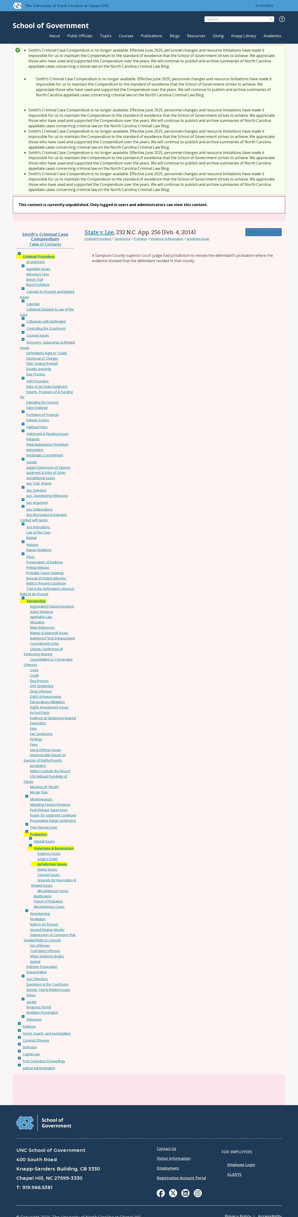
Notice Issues (47, 869)
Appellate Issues (39, 269)
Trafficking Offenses (45, 951)
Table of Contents (45, 244)
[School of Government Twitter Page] (173, 1195)
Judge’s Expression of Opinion (48, 467)
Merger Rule (39, 792)
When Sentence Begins (47, 956)
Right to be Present (44, 924)
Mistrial (31, 537)
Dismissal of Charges (42, 358)
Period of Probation (48, 901)
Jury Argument (37, 502)
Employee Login (241, 1164)
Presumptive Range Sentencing (53, 820)
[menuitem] (161, 1193)
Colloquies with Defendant (46, 321)
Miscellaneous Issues (52, 891)
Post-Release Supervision (49, 810)
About (54, 35)
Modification (43, 896)
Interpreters (34, 450)
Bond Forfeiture (38, 284)
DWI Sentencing (41, 686)
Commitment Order (44, 643)
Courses (126, 35)
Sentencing (36, 601)
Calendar (33, 304)
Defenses (30, 1047)
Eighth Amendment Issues (49, 707)
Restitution (37, 919)
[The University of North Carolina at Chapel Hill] (15, 5)
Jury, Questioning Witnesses (47, 495)
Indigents (33, 439)
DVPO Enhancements (45, 696)
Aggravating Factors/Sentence (52, 606)
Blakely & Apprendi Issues (49, 633)
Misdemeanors (41, 799)
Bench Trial (34, 279)
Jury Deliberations (40, 509)
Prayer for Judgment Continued (53, 815)
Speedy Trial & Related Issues (48, 989)
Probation (38, 834)
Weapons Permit (38, 1007)
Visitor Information (174, 1158)
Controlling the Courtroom (46, 328)
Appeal (35, 961)
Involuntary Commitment (44, 455)
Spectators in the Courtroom (47, 984)
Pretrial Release (37, 567)
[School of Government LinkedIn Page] (185, 1195)
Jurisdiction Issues (52, 864)
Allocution (37, 622)
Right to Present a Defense (46, 583)
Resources (196, 35)
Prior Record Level (43, 827)
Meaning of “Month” (44, 787)
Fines (34, 744)
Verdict (31, 1002)
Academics (272, 35)
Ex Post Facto (40, 712)
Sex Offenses (40, 945)
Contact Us (166, 1148)
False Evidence (37, 407)
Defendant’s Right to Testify (46, 353)
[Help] (282, 19)
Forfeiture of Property (43, 414)
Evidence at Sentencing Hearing (53, 718)
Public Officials (79, 35)
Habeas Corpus (37, 420)
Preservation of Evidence (44, 562)
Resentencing (40, 913)
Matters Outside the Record (50, 771)
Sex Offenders (37, 979)
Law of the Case (38, 532)
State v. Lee (99, 232)
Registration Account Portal (181, 1177)
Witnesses (34, 1019)
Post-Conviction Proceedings (44, 1061)
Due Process (35, 374)
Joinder (32, 462)
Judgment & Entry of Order (46, 472)
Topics (106, 35)
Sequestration (36, 972)
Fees (33, 728)
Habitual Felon (37, 427)
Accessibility (264, 5)
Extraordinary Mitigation (47, 702)
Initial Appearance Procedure (47, 444)
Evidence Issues (49, 853)
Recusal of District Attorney (46, 578)
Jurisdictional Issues (40, 478)
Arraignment (35, 262)
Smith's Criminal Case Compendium (45, 236)
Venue (31, 995)
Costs (34, 670)
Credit (34, 675)
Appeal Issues (44, 841)
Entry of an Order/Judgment (46, 386)
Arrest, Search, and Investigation (47, 1033)
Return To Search (265, 232)
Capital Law (31, 1054)
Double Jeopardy (38, 369)
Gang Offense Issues (45, 750)
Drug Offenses (41, 691)
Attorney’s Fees (37, 274)
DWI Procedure (38, 381)
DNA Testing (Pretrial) (42, 363)
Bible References (42, 627)
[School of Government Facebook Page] (161, 1195)
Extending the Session (42, 402)
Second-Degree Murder (47, 929)
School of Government (51, 25)
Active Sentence (41, 611)
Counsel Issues (38, 335)
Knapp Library (243, 35)
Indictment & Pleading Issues (48, 433)
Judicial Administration (39, 1068)
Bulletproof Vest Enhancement (52, 638)
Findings (36, 739)
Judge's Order (47, 859)
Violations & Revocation (53, 848)
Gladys (234, 1174)
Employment (168, 1168)
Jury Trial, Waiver (38, 483)
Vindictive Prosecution (42, 1012)
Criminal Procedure (38, 256)
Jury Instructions (38, 527)
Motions (32, 544)
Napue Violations (38, 550)
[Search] (271, 19)
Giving (218, 35)
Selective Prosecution (42, 966)
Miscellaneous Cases (49, 906)
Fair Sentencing (41, 734)
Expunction (38, 723)
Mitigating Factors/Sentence (50, 804)
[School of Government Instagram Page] (198, 1195)
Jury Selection (36, 490)
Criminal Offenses (36, 1040)
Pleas (30, 557)
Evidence (29, 1026)
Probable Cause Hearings (45, 573)
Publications (151, 35)
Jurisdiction (38, 765)
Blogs (175, 35)
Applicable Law (41, 617)
